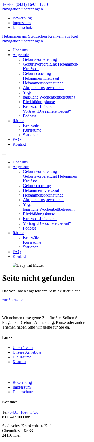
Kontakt (19, 144)
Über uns (20, 50)
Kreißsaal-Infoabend (40, 106)
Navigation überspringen (22, 9)
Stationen (30, 135)
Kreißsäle (31, 125)
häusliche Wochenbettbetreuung (49, 97)
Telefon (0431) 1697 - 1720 (25, 4)
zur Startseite (12, 300)
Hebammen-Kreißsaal (41, 78)
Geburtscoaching (37, 73)
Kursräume (32, 130)
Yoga (27, 92)
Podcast (29, 116)
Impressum (22, 22)
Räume (18, 120)
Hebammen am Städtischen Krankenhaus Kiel (40, 36)
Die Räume (22, 357)
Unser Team (23, 347)
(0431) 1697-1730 (23, 412)
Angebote (21, 54)
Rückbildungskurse (39, 102)
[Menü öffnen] (4, 153)
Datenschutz (23, 27)
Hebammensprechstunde (43, 83)
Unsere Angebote (27, 352)
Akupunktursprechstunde (43, 87)
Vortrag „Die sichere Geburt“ (47, 111)
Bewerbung (22, 18)
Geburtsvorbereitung (40, 59)
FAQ (17, 139)
